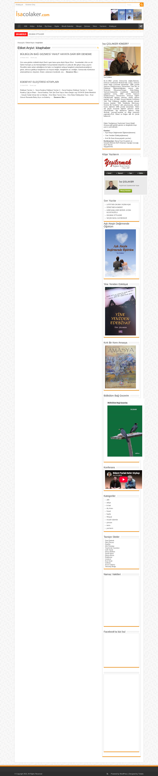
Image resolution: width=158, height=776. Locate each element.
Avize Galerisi (110, 565)
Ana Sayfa (19, 26)
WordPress (124, 774)
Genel (109, 511)
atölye (109, 503)
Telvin (95, 26)
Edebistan (108, 557)
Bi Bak (39, 26)
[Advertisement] (114, 713)
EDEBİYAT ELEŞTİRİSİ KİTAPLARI (39, 82)
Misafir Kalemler (67, 26)
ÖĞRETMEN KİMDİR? (115, 207)
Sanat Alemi (109, 553)
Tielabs (141, 774)
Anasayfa (21, 43)
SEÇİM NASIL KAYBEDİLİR (39, 34)
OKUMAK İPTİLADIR (114, 215)
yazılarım (110, 528)
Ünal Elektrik (109, 541)
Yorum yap (33, 57)
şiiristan (109, 522)
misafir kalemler (112, 520)
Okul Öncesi (109, 542)
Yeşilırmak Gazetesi (112, 548)
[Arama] (142, 5)
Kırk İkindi (108, 561)
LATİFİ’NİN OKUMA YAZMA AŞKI (119, 204)
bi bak (109, 505)
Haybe (56, 26)
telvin (108, 525)
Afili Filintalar (109, 546)
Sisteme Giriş (30, 5)
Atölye (32, 26)
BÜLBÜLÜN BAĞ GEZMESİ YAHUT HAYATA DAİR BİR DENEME (56, 54)
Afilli (25, 26)
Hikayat (78, 26)
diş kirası (110, 508)
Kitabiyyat (19, 5)
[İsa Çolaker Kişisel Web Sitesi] (32, 14)
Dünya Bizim (109, 555)
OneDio (107, 544)
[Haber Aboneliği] (98, 48)
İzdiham (108, 563)
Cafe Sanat (109, 550)
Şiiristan (87, 26)
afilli (108, 500)
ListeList (108, 559)
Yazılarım (103, 26)
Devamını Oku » (72, 72)
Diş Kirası (48, 26)
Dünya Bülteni (110, 552)
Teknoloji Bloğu (110, 566)
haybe (109, 514)
